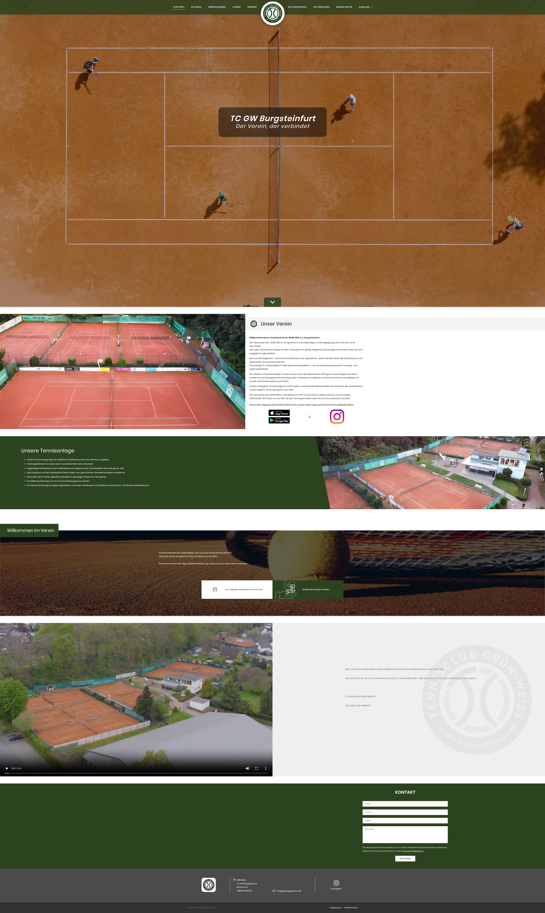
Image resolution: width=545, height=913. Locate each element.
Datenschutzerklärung (413, 851)
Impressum (335, 907)
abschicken (405, 858)
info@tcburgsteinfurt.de (289, 891)
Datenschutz (351, 907)
